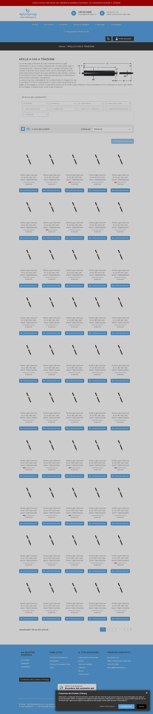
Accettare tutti (126, 706)
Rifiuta (141, 706)
